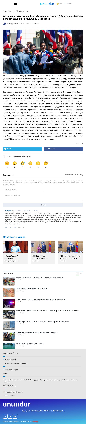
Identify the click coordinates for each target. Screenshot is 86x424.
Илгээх (43, 205)
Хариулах (21, 227)
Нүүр (5, 11)
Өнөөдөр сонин (12, 24)
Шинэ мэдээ (8, 273)
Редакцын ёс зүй (10, 360)
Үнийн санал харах (11, 370)
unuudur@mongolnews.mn (14, 392)
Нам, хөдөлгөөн (22, 11)
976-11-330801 (10, 395)
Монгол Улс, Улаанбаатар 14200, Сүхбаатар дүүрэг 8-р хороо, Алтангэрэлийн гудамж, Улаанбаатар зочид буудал (41, 381)
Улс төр (11, 11)
